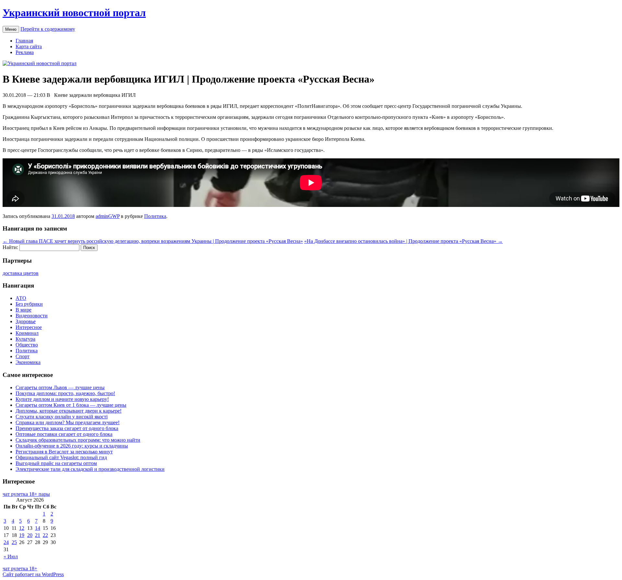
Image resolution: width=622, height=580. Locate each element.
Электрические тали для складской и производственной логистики (90, 469)
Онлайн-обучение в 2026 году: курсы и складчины (72, 446)
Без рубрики (29, 304)
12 (21, 528)
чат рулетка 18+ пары (26, 494)
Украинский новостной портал (74, 12)
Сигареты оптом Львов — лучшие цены (60, 387)
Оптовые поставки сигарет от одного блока (64, 434)
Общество (27, 344)
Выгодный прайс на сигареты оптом (56, 463)
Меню (11, 29)
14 (37, 528)
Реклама (25, 52)
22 (45, 535)
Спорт (22, 356)
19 (21, 535)
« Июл (11, 556)
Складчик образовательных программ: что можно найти (78, 440)
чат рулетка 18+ (20, 568)
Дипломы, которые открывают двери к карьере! (68, 411)
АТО (21, 298)
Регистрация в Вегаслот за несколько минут (64, 451)
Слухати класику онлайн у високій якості (62, 416)
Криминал (27, 333)
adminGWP (108, 216)
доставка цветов (21, 273)
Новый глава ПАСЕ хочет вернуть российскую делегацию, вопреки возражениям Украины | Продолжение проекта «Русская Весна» (153, 241)
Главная (24, 40)
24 (6, 542)
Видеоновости (32, 315)
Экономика (28, 362)
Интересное (29, 327)
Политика (155, 216)
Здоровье (26, 321)
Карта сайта (29, 46)
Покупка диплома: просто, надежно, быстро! (65, 393)
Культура (25, 339)
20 (29, 535)
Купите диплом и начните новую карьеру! (62, 399)
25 (14, 542)
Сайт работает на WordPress (33, 574)
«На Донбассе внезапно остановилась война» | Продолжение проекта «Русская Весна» (403, 241)
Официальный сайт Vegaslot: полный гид (61, 457)
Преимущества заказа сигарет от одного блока (67, 428)
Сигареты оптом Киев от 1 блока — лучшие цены (71, 405)
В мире (23, 310)
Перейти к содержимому (47, 29)
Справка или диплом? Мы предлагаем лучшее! (68, 422)
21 (37, 535)
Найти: (10, 247)
